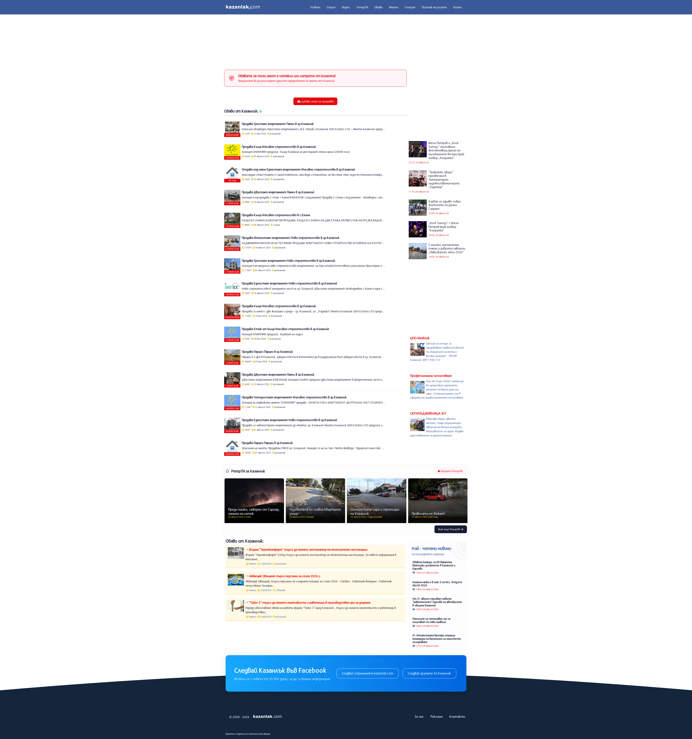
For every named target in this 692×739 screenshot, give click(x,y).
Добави (317, 101)
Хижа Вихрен (264, 734)
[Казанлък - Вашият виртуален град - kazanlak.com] (243, 7)
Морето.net (242, 734)
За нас (419, 716)
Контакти (457, 716)
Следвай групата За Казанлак (429, 673)
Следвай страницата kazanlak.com (367, 673)
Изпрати (451, 471)
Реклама (436, 716)
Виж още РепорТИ (449, 529)
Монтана (253, 734)
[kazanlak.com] (267, 716)
